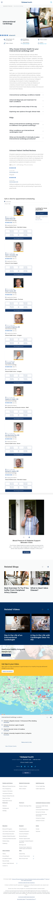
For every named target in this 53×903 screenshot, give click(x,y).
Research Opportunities (24, 838)
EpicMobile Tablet (21, 899)
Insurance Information (8, 791)
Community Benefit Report (42, 809)
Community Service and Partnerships (41, 815)
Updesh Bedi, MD (10, 219)
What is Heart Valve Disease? (39, 589)
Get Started (26, 552)
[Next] (29, 537)
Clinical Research (23, 829)
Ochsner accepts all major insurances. (26, 882)
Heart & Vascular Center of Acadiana (14, 729)
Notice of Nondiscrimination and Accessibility (34, 879)
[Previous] (24, 537)
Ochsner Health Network (8, 863)
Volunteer (38, 831)
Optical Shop (22, 853)
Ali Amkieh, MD (9, 363)
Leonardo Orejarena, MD (12, 327)
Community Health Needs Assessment (42, 806)
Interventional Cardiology (18, 6)
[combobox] (26, 204)
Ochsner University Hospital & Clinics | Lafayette (17, 733)
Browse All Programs (7, 829)
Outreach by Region (40, 818)
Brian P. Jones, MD (10, 291)
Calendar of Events (40, 820)
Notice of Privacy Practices (18, 879)
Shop (20, 850)
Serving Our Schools (40, 812)
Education (5, 825)
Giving (37, 825)
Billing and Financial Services (9, 786)
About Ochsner (6, 850)
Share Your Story (6, 798)
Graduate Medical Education (9, 836)
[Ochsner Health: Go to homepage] (26, 2)
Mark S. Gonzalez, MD (11, 255)
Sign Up (28, 772)
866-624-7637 (39, 219)
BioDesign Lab (22, 844)
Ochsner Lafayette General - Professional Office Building (20, 721)
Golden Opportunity (40, 788)
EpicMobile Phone (31, 899)
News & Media (6, 861)
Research (21, 825)
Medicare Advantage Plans (25, 805)
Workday (5, 810)
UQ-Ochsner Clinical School (9, 831)
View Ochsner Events (10, 746)
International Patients (7, 793)
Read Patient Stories (7, 800)
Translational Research (24, 831)
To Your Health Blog (40, 786)
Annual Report (6, 856)
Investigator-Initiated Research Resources (26, 841)
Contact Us (5, 865)
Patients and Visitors (8, 783)
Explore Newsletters (8, 671)
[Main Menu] (1, 2)
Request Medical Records (8, 795)
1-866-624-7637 (36, 759)
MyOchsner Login (27, 759)
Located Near (8, 201)
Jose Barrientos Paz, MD (12, 435)
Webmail (5, 805)
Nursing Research (23, 836)
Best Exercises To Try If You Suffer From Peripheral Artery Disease (16, 590)
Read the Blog (6, 655)
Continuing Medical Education (9, 838)
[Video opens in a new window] (4, 624)
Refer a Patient (22, 788)
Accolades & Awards (7, 858)
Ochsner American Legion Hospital (14, 725)
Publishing (5, 843)
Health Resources (40, 783)
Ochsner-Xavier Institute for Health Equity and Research (25, 848)
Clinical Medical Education (8, 833)
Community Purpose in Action (43, 802)
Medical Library (6, 841)
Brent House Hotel (23, 858)
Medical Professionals (24, 783)
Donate (37, 829)
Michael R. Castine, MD (12, 471)
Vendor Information (27, 880)
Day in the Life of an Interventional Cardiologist (13, 637)
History (4, 853)
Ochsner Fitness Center (24, 856)
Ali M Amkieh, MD (13, 172)
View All (41, 213)
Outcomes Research (24, 833)
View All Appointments (18, 238)
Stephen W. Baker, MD (11, 399)
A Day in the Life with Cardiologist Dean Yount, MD (41, 637)
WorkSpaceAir (6, 808)
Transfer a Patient (23, 786)
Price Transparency (7, 788)
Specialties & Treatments (7, 6)
